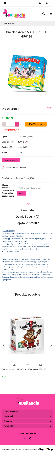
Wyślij (21, 193)
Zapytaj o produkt (11, 160)
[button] (48, 3)
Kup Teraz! (34, 124)
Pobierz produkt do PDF (16, 167)
